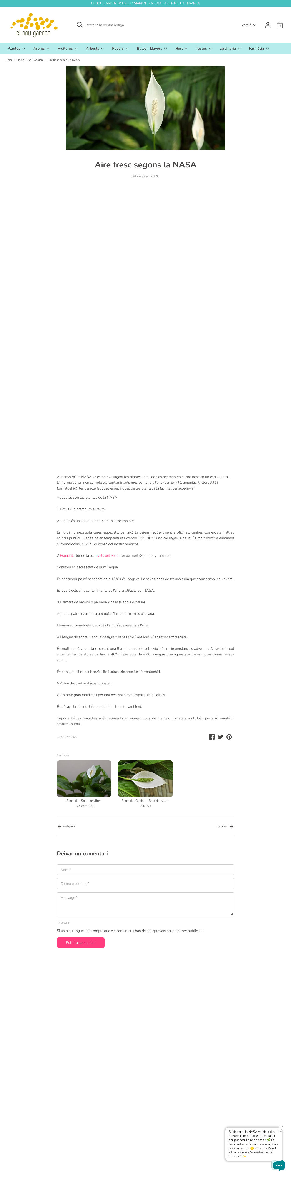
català (246, 24)
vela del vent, (108, 555)
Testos (202, 48)
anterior (68, 826)
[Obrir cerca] (79, 24)
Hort (179, 48)
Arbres (39, 48)
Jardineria (228, 48)
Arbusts (93, 48)
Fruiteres (66, 48)
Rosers (118, 48)
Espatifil (66, 555)
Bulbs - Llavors (150, 48)
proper (223, 826)
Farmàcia (257, 48)
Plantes (14, 48)
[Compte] (267, 23)
